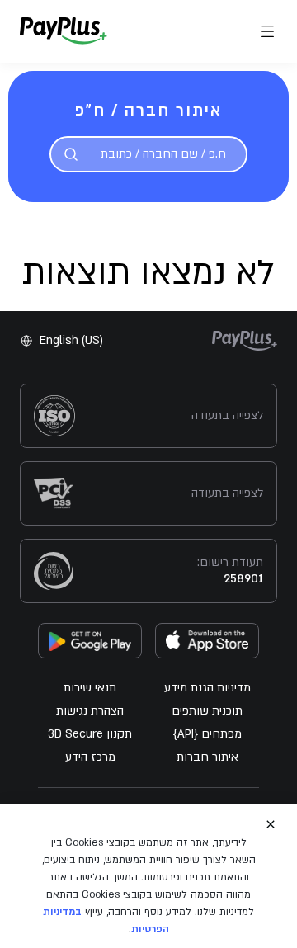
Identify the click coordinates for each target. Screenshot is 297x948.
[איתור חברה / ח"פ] (71, 154)
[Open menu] (267, 31)
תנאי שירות (90, 688)
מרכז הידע (90, 757)
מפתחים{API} (207, 734)
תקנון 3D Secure (90, 734)
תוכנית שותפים (207, 711)
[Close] (270, 824)
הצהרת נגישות (90, 711)
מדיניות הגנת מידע (207, 688)
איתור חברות (207, 757)
